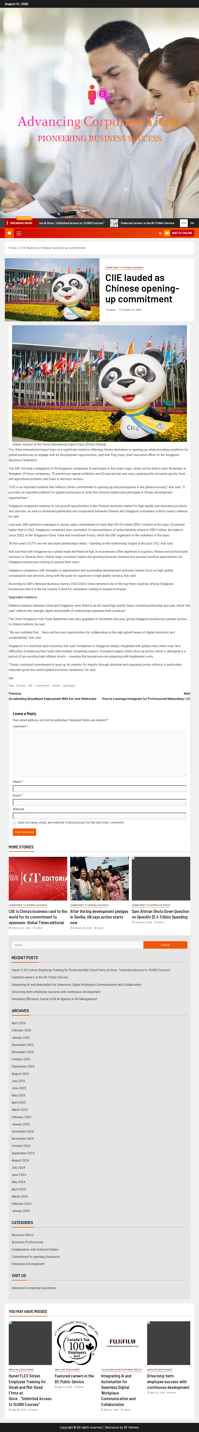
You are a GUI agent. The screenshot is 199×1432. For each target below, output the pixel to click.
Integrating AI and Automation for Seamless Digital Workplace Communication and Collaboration (76, 985)
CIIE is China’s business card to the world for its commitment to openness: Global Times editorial (38, 917)
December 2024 (23, 1131)
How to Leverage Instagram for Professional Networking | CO (146, 696)
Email (17, 795)
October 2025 (21, 1059)
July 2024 (18, 1167)
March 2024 (20, 1196)
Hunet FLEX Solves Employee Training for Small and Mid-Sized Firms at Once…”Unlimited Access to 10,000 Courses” (91, 970)
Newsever (112, 1427)
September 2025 (23, 1066)
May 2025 (18, 1095)
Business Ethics (23, 1235)
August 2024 (20, 1160)
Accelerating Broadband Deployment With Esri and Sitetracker (53, 696)
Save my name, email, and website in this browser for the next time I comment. (71, 822)
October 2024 (21, 1146)
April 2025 (19, 1102)
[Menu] (18, 233)
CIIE (30, 685)
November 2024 (23, 1139)
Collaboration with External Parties (35, 1249)
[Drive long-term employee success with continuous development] (168, 1343)
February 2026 (21, 1030)
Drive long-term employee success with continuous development (56, 992)
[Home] (9, 233)
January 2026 (21, 1038)
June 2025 (19, 1088)
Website (18, 809)
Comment (20, 726)
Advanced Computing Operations (34, 1288)
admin (112, 310)
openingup (69, 685)
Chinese (20, 685)
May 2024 (18, 1182)
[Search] (160, 233)
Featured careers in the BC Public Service (109, 223)
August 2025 (20, 1074)
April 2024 (19, 1189)
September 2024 (23, 1153)
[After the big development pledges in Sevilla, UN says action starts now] (99, 878)
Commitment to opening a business (124, 268)
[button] (18, 233)
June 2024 (19, 1175)
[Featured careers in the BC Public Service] (76, 1343)
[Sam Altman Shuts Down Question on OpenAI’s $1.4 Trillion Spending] (161, 878)
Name (18, 782)
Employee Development (28, 1264)
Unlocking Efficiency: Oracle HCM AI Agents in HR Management (54, 999)
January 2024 (21, 1211)
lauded (56, 685)
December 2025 (23, 1045)
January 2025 (21, 1124)
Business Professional (27, 1242)
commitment (42, 685)
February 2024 (21, 1204)
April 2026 (19, 1023)
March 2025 (20, 1110)
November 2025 (23, 1052)
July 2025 (18, 1081)
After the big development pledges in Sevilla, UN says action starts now (99, 917)
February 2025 (21, 1117)
